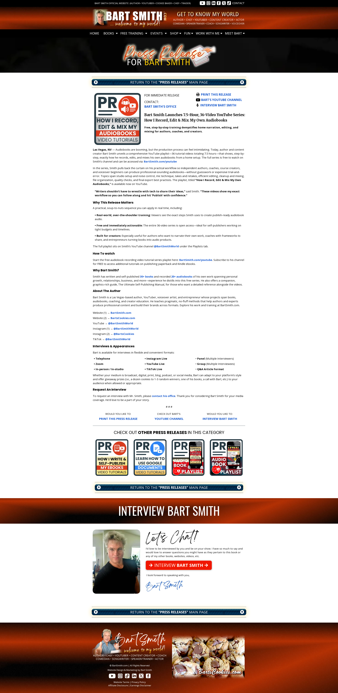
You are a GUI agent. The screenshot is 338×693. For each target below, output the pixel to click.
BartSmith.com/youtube (160, 161)
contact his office (163, 396)
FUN (187, 33)
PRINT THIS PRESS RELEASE (118, 419)
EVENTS (157, 33)
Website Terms (121, 682)
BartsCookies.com (123, 318)
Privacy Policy (139, 682)
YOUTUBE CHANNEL (169, 419)
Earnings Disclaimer (140, 685)
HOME (94, 33)
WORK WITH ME (208, 33)
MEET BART (233, 33)
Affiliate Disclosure (118, 685)
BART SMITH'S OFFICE (160, 106)
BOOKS (109, 33)
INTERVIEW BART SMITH (220, 419)
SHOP (174, 33)
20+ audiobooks (181, 276)
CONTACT (238, 3)
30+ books (146, 276)
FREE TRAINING (131, 33)
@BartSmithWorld (166, 246)
